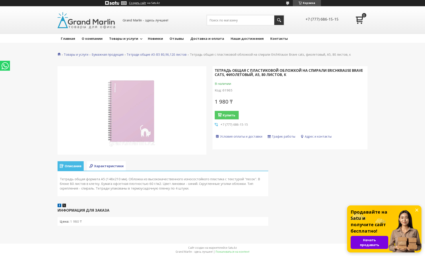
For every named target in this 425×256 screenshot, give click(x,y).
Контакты (279, 38)
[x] (64, 206)
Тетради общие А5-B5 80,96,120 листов (157, 55)
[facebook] (59, 206)
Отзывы (177, 38)
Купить (229, 115)
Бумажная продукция (108, 55)
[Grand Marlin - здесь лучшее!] (86, 20)
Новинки (155, 38)
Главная (68, 38)
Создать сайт (137, 3)
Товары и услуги (123, 38)
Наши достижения (247, 38)
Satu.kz (232, 248)
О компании (92, 38)
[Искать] (279, 20)
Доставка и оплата (207, 38)
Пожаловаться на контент (232, 252)
